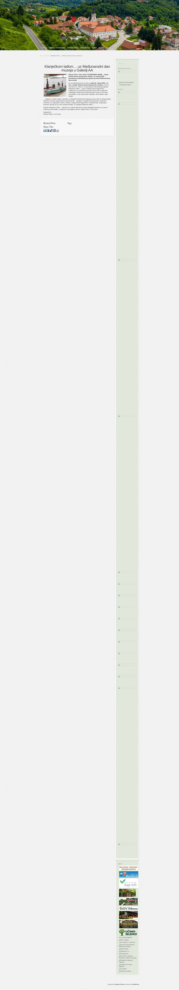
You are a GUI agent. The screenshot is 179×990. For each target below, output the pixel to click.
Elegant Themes (120, 984)
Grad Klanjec (60, 48)
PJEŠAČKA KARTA (125, 85)
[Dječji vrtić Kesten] (128, 877)
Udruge (114, 48)
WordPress (136, 984)
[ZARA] (128, 966)
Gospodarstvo (85, 48)
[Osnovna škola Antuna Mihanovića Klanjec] (128, 946)
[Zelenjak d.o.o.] (124, 951)
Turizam (101, 48)
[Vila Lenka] (128, 918)
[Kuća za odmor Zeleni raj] (127, 896)
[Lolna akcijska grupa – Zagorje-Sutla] (128, 887)
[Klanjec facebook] (125, 971)
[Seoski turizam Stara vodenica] (128, 909)
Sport (108, 48)
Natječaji (51, 48)
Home (41, 55)
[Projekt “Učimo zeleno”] (128, 935)
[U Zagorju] (123, 969)
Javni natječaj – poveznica (127, 942)
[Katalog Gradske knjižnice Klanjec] (128, 928)
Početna (44, 48)
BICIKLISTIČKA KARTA (126, 82)
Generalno (46, 55)
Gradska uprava (72, 48)
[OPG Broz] (128, 905)
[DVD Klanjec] (123, 949)
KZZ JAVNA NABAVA (125, 937)
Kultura (94, 48)
